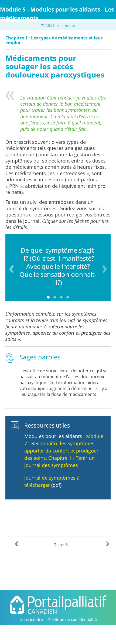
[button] (48, 297)
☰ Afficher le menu (58, 25)
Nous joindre (31, 619)
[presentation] (11, 269)
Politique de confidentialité (72, 619)
